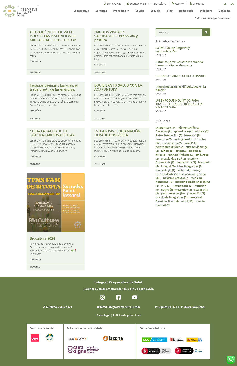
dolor (161, 154)
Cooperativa (81, 11)
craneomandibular (169, 147)
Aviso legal (103, 315)
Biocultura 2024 (42, 238)
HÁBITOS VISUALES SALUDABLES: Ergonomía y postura (116, 36)
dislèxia (195, 151)
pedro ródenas (173, 193)
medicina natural (175, 178)
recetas (195, 197)
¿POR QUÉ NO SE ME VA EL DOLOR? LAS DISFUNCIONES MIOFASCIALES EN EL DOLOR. (53, 36)
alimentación (188, 127)
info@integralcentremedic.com (120, 307)
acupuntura (166, 127)
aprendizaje (182, 131)
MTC (165, 185)
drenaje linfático (180, 154)
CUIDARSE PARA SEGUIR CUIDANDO (180, 76)
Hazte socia (186, 11)
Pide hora (206, 11)
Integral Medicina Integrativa (181, 166)
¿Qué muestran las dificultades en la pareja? (181, 88)
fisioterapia (165, 162)
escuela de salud (173, 158)
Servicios (101, 11)
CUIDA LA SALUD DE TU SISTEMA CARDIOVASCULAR (52, 133)
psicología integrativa (171, 197)
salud (187, 201)
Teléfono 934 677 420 (58, 307)
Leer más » (35, 61)
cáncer (167, 151)
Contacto (225, 11)
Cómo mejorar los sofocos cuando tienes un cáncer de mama (179, 63)
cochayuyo (182, 139)
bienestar (192, 135)
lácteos (183, 170)
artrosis (201, 131)
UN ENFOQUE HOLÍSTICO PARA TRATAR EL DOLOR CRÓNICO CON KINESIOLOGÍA (179, 103)
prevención (196, 193)
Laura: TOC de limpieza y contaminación (173, 49)
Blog (170, 11)
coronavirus (172, 143)
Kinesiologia (165, 170)
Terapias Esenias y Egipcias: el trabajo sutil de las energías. (54, 87)
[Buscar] (206, 32)
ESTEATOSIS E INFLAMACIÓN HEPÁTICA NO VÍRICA (117, 133)
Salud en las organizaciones (213, 18)
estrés (193, 158)
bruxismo (164, 139)
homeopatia (186, 162)
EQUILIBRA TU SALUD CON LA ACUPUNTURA (118, 87)
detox (180, 151)
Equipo (139, 11)
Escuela (155, 11)
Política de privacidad (127, 315)
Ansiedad (163, 131)
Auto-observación (169, 135)
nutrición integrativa (176, 189)
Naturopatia (182, 185)
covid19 (190, 143)
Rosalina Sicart (167, 201)
